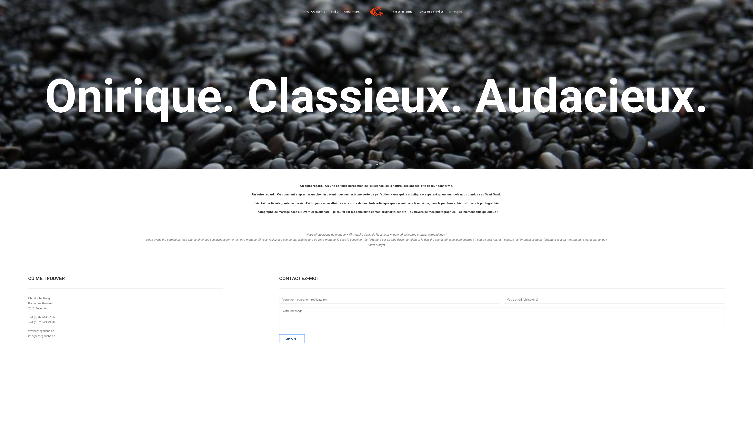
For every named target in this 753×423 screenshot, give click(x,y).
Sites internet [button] (403, 11)
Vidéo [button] (334, 11)
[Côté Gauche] (376, 11)
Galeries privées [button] (432, 11)
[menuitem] (314, 12)
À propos (456, 11)
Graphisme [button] (352, 11)
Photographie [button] (314, 11)
